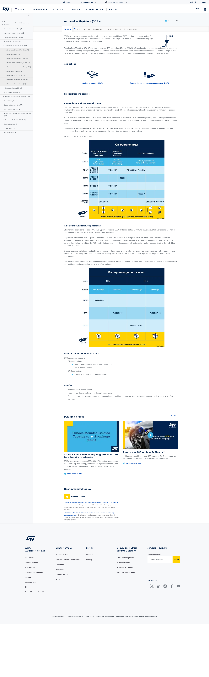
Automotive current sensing (14, 33)
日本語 (191, 2)
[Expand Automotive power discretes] (3, 46)
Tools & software (39, 9)
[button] (29, 15)
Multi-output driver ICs (12, 109)
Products (22, 9)
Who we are (29, 558)
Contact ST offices (62, 555)
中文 (196, 2)
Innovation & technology (34, 572)
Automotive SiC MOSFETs (15, 75)
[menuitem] (16, 29)
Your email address (154, 555)
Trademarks (120, 616)
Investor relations (31, 562)
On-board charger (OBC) (92, 83)
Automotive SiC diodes (14, 71)
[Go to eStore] (197, 9)
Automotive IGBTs (13, 54)
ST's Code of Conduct (125, 567)
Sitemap (89, 560)
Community (60, 564)
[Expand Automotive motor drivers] (3, 37)
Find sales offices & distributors (68, 560)
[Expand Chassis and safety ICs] (3, 88)
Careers (28, 577)
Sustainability (30, 567)
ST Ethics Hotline (123, 562)
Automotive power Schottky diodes (18, 63)
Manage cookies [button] (151, 616)
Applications (59, 9)
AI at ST (58, 579)
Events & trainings (62, 574)
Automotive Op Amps (12, 41)
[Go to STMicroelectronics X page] (152, 586)
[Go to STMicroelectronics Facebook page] (172, 586)
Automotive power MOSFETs (17, 58)
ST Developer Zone (94, 9)
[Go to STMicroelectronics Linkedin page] (159, 586)
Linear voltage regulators (13, 105)
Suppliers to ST (30, 582)
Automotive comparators (13, 29)
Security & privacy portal (126, 572)
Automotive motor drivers (14, 37)
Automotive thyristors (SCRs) (17, 79)
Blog (27, 587)
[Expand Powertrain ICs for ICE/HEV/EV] (3, 120)
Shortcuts (90, 555)
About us (113, 9)
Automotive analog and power (9, 23)
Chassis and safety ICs (13, 88)
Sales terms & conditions (105, 616)
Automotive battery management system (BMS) (149, 83)
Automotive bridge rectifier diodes (17, 50)
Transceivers (9, 128)
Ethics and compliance (125, 558)
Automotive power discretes (16, 46)
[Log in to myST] (205, 9)
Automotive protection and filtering (18, 67)
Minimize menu (24, 23)
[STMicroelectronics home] (6, 9)
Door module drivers (12, 92)
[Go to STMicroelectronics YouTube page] (178, 586)
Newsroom (59, 569)
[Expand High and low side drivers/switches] (3, 96)
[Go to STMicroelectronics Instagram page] (165, 586)
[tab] (67, 29)
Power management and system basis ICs (17, 114)
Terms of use (90, 616)
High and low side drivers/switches (17, 96)
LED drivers (9, 101)
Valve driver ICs (10, 132)
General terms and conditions (36, 592)
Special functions (10, 124)
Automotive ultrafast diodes (16, 84)
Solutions (75, 9)
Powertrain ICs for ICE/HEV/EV (16, 120)
